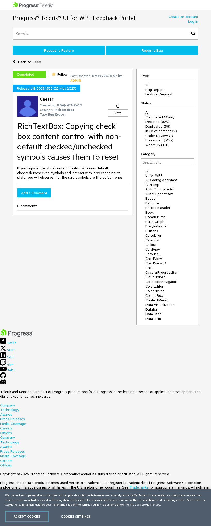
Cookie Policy (13, 504)
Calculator (153, 235)
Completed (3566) (160, 117)
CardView (153, 249)
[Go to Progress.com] (16, 335)
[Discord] (3, 383)
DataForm (153, 318)
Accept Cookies (27, 516)
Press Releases (12, 419)
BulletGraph (154, 221)
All (147, 85)
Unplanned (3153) (159, 140)
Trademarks (138, 487)
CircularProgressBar (161, 272)
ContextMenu (156, 300)
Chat (149, 267)
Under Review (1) (159, 135)
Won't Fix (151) (157, 144)
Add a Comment (34, 192)
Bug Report (154, 89)
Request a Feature (59, 50)
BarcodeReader (157, 207)
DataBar (151, 309)
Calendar (152, 240)
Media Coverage (13, 423)
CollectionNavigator (161, 281)
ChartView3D (155, 263)
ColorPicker (154, 291)
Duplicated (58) (158, 126)
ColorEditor (154, 286)
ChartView (153, 258)
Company (7, 405)
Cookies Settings (76, 516)
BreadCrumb (155, 217)
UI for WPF (153, 175)
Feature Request (158, 94)
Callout (150, 244)
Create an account (183, 16)
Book (149, 212)
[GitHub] (3, 377)
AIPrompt (153, 184)
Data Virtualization (160, 304)
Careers (6, 428)
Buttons (151, 230)
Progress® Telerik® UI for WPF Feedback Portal (74, 18)
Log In (193, 21)
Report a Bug (152, 50)
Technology (9, 409)
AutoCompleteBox (160, 189)
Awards (6, 414)
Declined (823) (157, 121)
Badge (150, 198)
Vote (118, 113)
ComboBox (154, 295)
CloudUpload (155, 277)
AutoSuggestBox (159, 194)
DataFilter (153, 314)
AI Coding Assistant (161, 180)
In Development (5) (161, 131)
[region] (105, 507)
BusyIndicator (156, 226)
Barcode (152, 203)
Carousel (152, 254)
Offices (6, 433)
